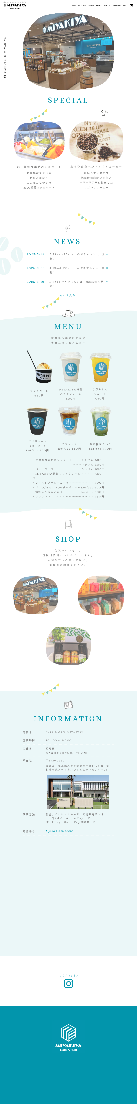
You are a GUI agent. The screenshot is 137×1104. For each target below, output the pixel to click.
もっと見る (68, 295)
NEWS (91, 5)
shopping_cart (132, 6)
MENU (99, 5)
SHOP (107, 5)
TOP (74, 5)
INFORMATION (119, 5)
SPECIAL (82, 5)
